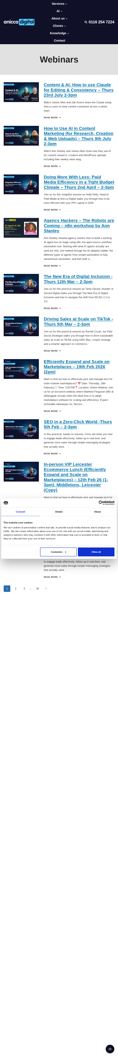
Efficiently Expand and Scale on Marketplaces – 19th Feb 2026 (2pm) (77, 366)
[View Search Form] (86, 22)
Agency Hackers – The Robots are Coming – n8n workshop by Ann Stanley (79, 225)
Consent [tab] (20, 511)
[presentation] (21, 92)
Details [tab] (59, 511)
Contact (59, 40)
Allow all (96, 551)
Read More (52, 117)
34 (37, 588)
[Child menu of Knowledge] (59, 22)
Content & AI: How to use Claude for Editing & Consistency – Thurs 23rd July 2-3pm (79, 89)
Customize (56, 551)
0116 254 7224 (101, 22)
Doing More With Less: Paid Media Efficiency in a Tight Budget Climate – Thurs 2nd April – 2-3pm (79, 182)
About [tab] (97, 511)
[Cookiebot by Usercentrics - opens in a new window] (101, 503)
